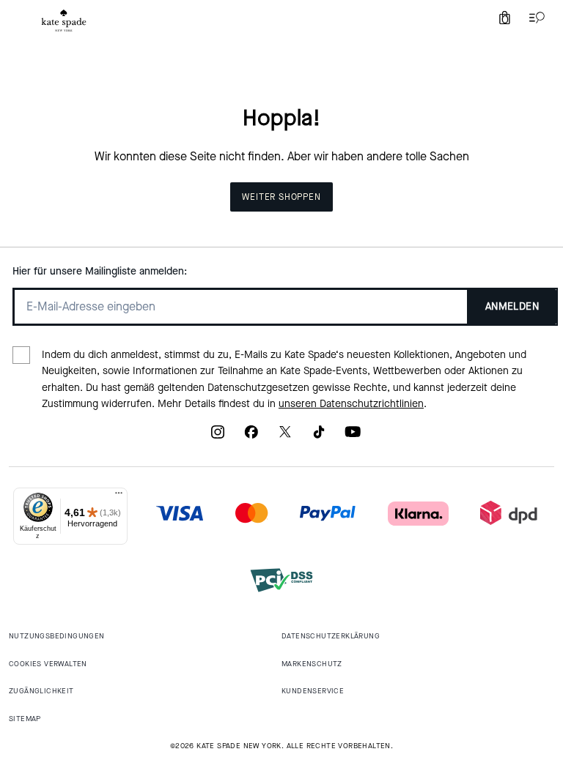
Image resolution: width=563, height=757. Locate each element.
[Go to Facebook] (251, 436)
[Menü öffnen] (533, 17)
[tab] (64, 20)
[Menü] (119, 496)
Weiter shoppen (281, 197)
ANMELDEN (512, 306)
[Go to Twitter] (285, 436)
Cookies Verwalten (48, 663)
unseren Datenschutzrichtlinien (351, 404)
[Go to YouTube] (352, 436)
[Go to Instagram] (218, 436)
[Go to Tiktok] (319, 436)
